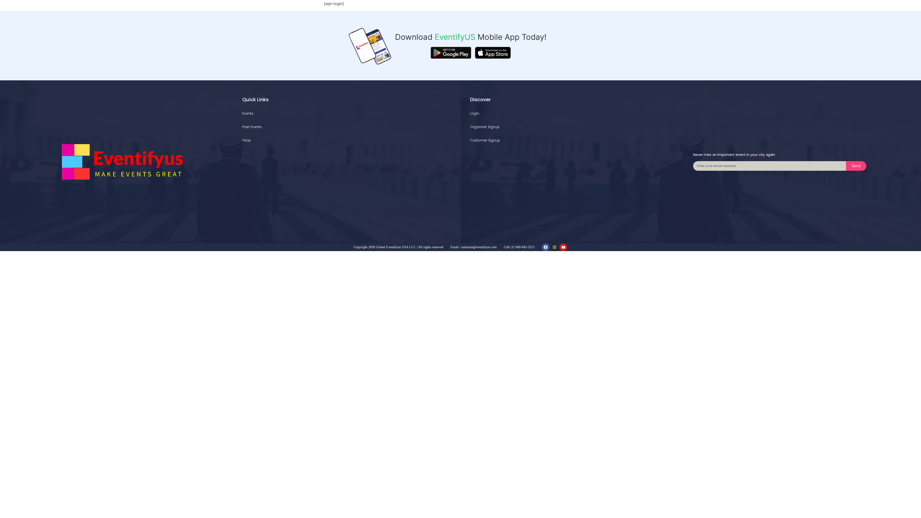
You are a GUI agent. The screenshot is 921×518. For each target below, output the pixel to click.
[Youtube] (563, 247)
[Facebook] (545, 247)
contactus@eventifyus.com (478, 247)
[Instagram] (554, 247)
